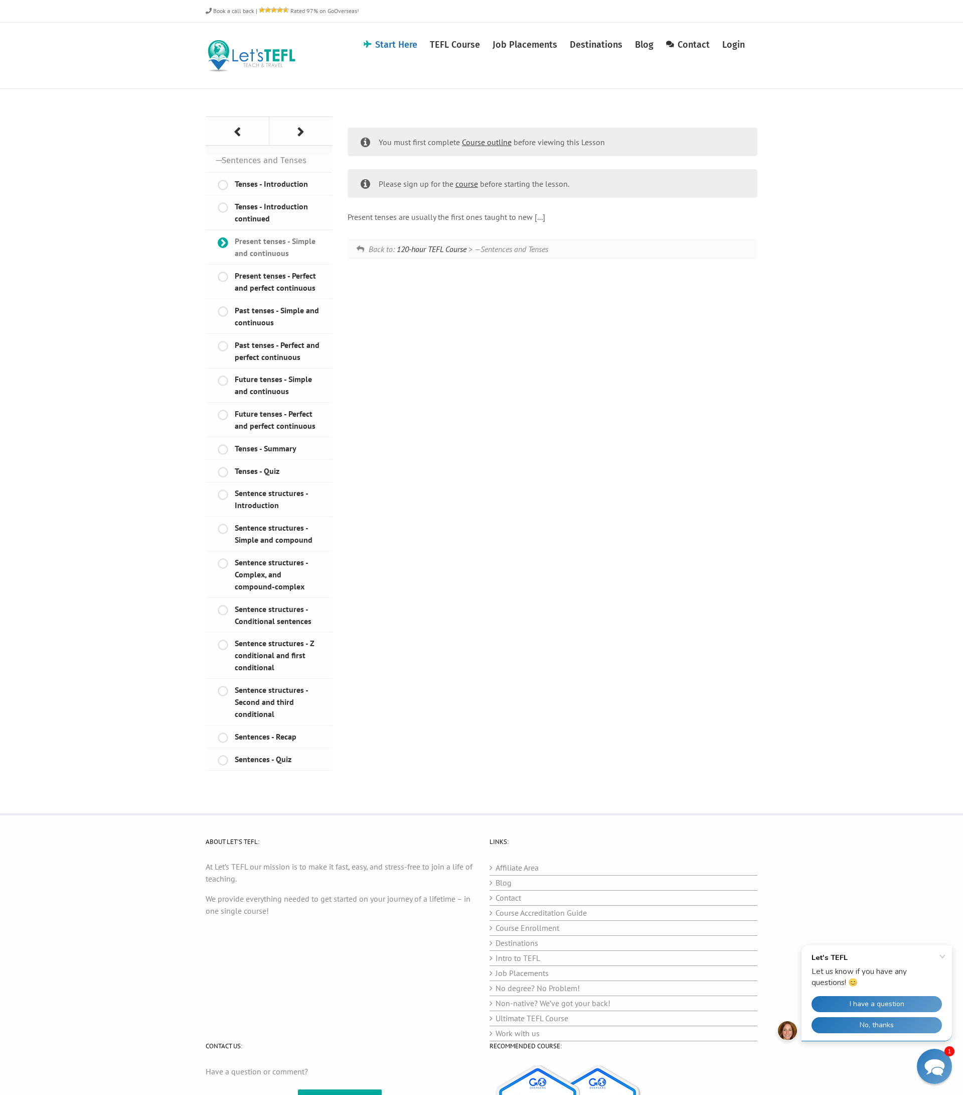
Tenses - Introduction (271, 184)
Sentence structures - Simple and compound (273, 534)
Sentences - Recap (265, 737)
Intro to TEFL (518, 958)
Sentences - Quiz (263, 759)
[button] (934, 1066)
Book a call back (233, 11)
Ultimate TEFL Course (532, 1018)
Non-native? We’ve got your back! (553, 1003)
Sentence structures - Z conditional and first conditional (274, 655)
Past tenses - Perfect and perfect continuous (277, 351)
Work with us (518, 1033)
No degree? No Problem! (538, 988)
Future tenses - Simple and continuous (273, 385)
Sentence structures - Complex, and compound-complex (271, 574)
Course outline (487, 142)
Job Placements (522, 973)
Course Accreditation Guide (541, 913)
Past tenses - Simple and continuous (277, 316)
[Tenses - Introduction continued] (237, 131)
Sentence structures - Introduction (271, 499)
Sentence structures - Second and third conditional (271, 702)
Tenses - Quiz (257, 471)
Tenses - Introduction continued (271, 212)
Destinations (517, 943)
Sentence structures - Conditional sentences (273, 615)
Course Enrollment (527, 928)
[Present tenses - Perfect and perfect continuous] (301, 131)
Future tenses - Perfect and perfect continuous (275, 420)
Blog (504, 883)
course (466, 184)
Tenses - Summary (265, 448)
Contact (508, 898)
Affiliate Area (517, 868)
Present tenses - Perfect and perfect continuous (275, 282)
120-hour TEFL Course (431, 249)
